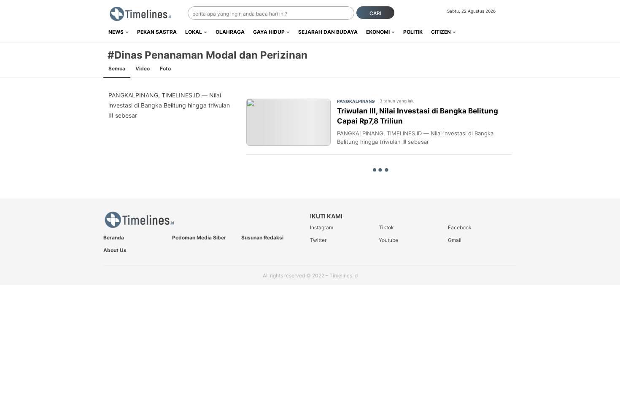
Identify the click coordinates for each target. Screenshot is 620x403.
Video (142, 68)
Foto (165, 68)
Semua (116, 68)
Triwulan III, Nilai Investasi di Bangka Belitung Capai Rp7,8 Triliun (417, 116)
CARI (375, 13)
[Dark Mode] (511, 13)
